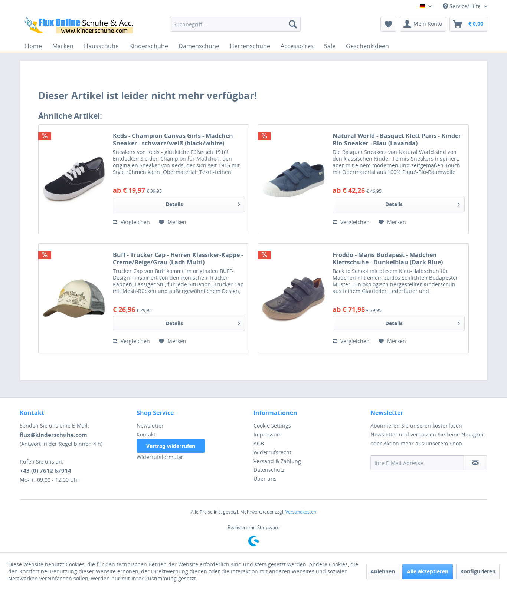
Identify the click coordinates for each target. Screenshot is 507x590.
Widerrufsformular (160, 457)
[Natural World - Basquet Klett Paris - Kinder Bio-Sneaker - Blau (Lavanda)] (293, 179)
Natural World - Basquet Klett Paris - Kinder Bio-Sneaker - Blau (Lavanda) (397, 139)
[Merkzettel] (388, 24)
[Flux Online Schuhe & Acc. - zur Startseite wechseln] (79, 26)
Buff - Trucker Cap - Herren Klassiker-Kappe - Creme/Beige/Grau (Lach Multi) (178, 258)
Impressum (268, 434)
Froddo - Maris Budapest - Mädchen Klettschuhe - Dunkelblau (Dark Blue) (388, 258)
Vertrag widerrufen (170, 445)
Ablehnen (382, 571)
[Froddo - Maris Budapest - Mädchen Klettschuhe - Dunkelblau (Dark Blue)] (293, 298)
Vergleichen (134, 221)
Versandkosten (300, 512)
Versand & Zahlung (277, 461)
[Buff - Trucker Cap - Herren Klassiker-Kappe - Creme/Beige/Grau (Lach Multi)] (73, 298)
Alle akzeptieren (427, 571)
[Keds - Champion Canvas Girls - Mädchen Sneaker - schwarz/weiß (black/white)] (73, 179)
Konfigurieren (477, 571)
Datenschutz (269, 469)
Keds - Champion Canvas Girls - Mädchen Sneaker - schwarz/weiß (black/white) (173, 139)
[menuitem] (235, 24)
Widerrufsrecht (272, 452)
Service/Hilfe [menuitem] (465, 6)
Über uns (265, 478)
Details (174, 204)
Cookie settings (272, 425)
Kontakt (146, 434)
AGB (259, 443)
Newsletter (150, 425)
